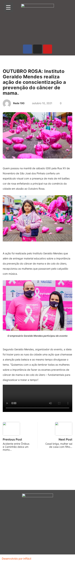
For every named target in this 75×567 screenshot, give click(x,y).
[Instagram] (37, 49)
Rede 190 (18, 103)
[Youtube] (47, 49)
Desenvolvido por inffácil (16, 558)
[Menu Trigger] (8, 7)
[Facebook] (27, 49)
